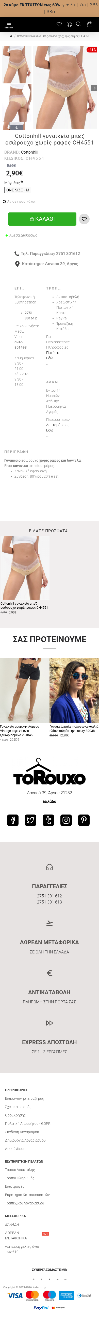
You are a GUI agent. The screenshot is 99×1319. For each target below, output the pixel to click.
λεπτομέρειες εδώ (58, 427)
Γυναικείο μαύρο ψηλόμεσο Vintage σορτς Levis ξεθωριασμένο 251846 (19, 731)
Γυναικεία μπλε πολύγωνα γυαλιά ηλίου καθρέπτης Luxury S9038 (74, 729)
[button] (36, 88)
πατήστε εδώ (53, 355)
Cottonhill (29, 152)
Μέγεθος (12, 182)
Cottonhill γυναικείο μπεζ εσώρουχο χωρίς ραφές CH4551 (24, 606)
